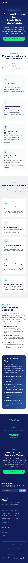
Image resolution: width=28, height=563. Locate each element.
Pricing (3, 535)
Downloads (4, 537)
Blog (3, 530)
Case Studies (18, 515)
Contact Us (17, 518)
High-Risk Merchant (6, 515)
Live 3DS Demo (5, 525)
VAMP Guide (4, 532)
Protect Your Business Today (13, 38)
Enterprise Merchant (6, 513)
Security (16, 558)
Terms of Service (9, 558)
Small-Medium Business (7, 510)
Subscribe (22, 490)
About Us (17, 510)
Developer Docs (5, 527)
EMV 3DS (17, 513)
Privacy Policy (3, 558)
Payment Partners (6, 518)
